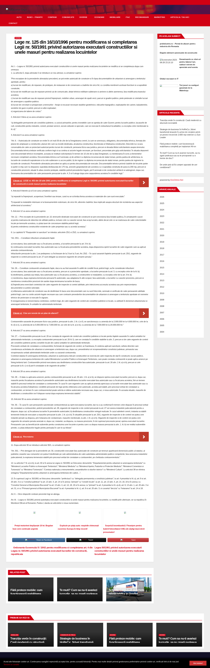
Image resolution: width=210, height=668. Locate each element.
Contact (13, 23)
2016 (162, 261)
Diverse (83, 17)
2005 (162, 325)
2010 (162, 293)
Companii (52, 17)
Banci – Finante (35, 17)
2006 (162, 319)
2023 (162, 216)
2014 (162, 274)
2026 (162, 197)
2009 (162, 300)
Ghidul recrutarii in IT (169, 79)
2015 (162, 268)
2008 (162, 306)
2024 (162, 210)
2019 (162, 242)
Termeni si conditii (11, 665)
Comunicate (68, 17)
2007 (162, 313)
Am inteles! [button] (198, 663)
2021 (162, 229)
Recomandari (142, 17)
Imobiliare (115, 17)
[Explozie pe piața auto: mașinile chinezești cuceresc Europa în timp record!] (80, 517)
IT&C (128, 17)
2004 (162, 332)
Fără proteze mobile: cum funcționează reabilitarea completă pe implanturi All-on (28, 593)
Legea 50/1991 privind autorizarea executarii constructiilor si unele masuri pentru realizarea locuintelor (119, 550)
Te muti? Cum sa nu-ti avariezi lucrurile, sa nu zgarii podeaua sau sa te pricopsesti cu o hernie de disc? (180, 155)
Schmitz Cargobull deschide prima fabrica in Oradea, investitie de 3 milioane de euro (128, 593)
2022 (162, 223)
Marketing (159, 17)
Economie (99, 17)
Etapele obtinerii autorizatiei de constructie (178, 53)
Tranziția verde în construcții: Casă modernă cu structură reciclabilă (28, 642)
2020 (162, 235)
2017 (162, 255)
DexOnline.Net (176, 180)
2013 (162, 280)
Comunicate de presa (68, 635)
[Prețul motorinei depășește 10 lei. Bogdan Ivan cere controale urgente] (35, 517)
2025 (162, 203)
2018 (162, 248)
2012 (162, 287)
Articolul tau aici (179, 17)
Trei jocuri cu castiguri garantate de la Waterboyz (189, 88)
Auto (19, 17)
